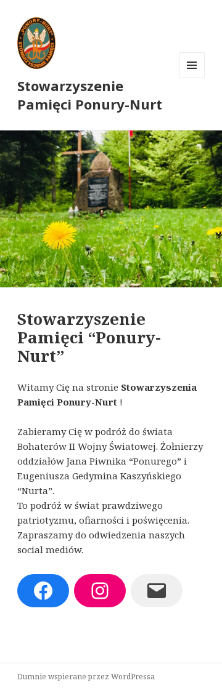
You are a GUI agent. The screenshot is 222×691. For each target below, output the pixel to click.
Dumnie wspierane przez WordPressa (86, 676)
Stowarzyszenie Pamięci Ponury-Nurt (89, 94)
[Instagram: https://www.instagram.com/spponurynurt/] (100, 590)
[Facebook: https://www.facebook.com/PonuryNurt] (43, 590)
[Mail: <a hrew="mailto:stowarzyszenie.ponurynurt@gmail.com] (157, 590)
